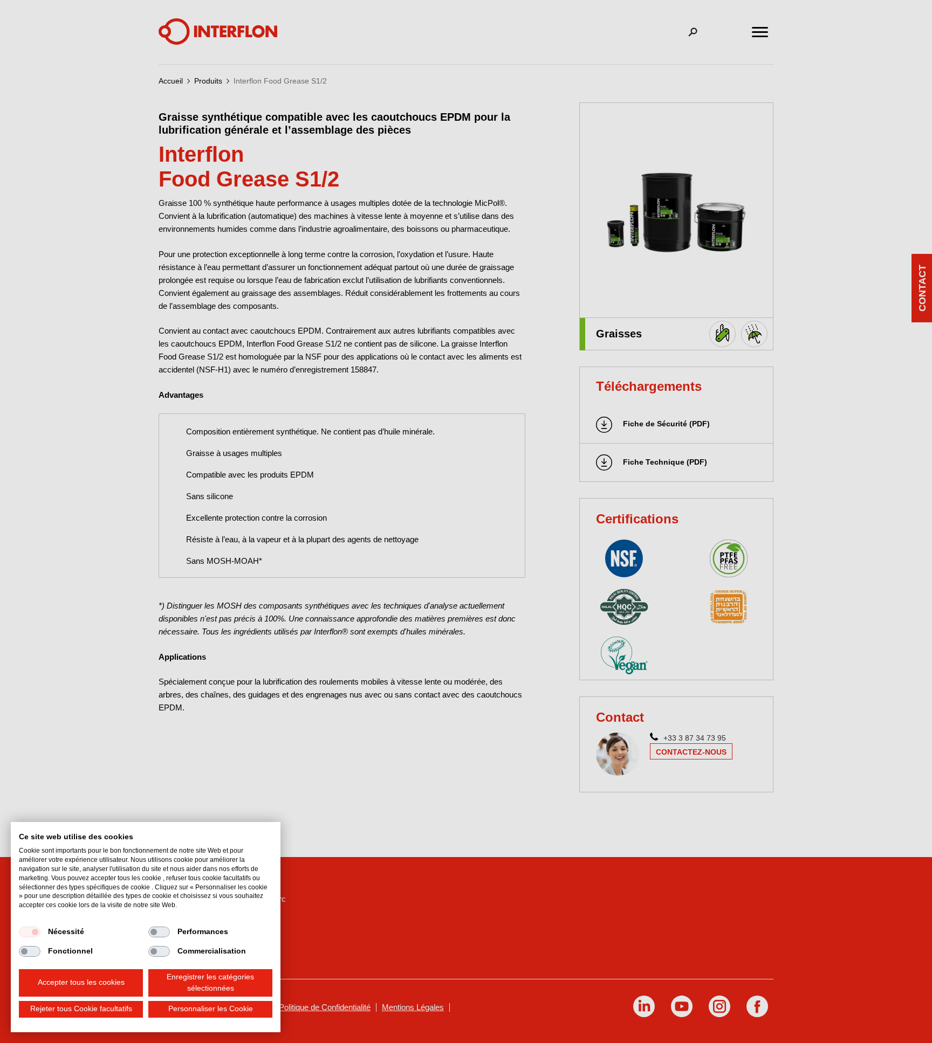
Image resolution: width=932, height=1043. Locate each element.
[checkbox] (29, 932)
